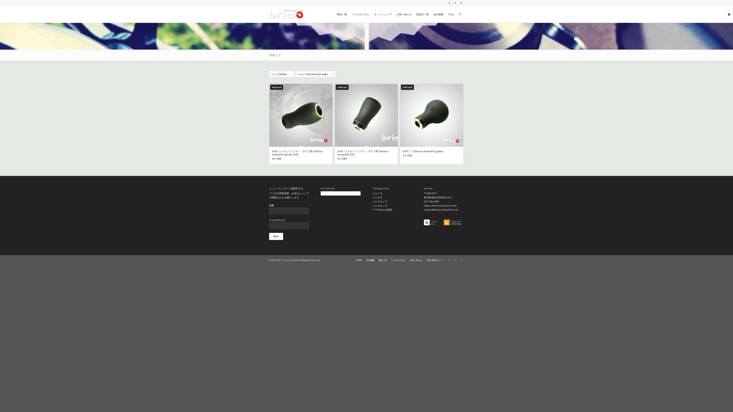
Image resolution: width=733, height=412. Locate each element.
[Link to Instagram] (461, 3)
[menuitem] (341, 14)
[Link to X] (455, 3)
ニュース (377, 193)
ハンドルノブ (379, 201)
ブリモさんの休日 (382, 209)
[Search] (460, 14)
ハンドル (377, 197)
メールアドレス (278, 220)
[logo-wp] (287, 14)
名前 (272, 205)
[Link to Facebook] (449, 3)
